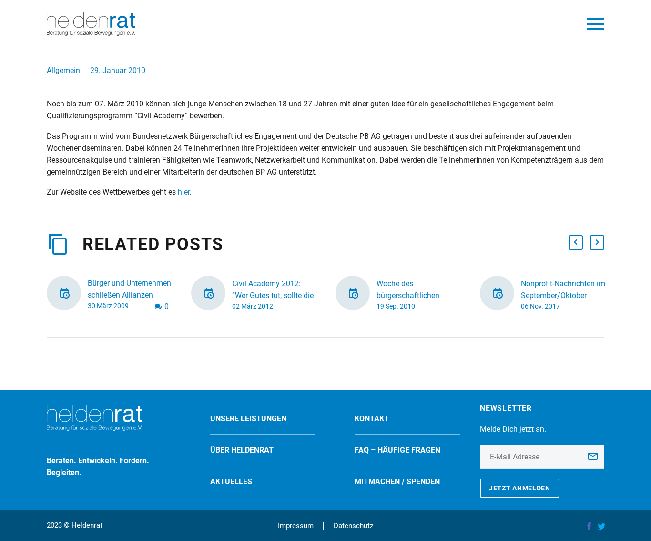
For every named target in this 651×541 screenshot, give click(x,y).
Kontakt (372, 418)
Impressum (296, 526)
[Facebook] (589, 526)
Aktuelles (231, 481)
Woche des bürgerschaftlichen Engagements (407, 295)
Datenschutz (353, 526)
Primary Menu (595, 24)
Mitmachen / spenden (397, 481)
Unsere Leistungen (248, 418)
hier (184, 192)
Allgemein (63, 70)
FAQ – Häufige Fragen (397, 450)
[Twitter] (601, 526)
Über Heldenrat (242, 450)
